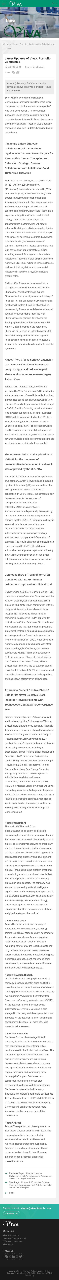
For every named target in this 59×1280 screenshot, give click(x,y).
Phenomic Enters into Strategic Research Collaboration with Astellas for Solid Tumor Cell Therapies (30, 1185)
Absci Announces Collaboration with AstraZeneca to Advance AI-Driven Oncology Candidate (30, 1176)
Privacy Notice (30, 1271)
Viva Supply (8, 1244)
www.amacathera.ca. (32, 967)
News (15, 44)
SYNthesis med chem (12, 1241)
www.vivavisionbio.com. (17, 1026)
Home (8, 44)
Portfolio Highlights (28, 44)
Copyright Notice (15, 1271)
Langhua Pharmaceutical (14, 1238)
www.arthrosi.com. (14, 1161)
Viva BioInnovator (11, 1235)
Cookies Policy (44, 1271)
